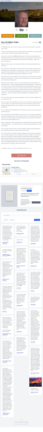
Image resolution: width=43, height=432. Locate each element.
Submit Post (37, 219)
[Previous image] (30, 382)
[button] (6, 170)
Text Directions (18, 174)
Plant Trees (33, 174)
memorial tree (14, 148)
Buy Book (29, 190)
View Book (23, 190)
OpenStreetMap (22, 424)
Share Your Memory (36, 202)
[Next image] (40, 382)
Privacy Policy (19, 422)
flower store (29, 148)
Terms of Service (24, 422)
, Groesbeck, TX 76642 (17, 172)
